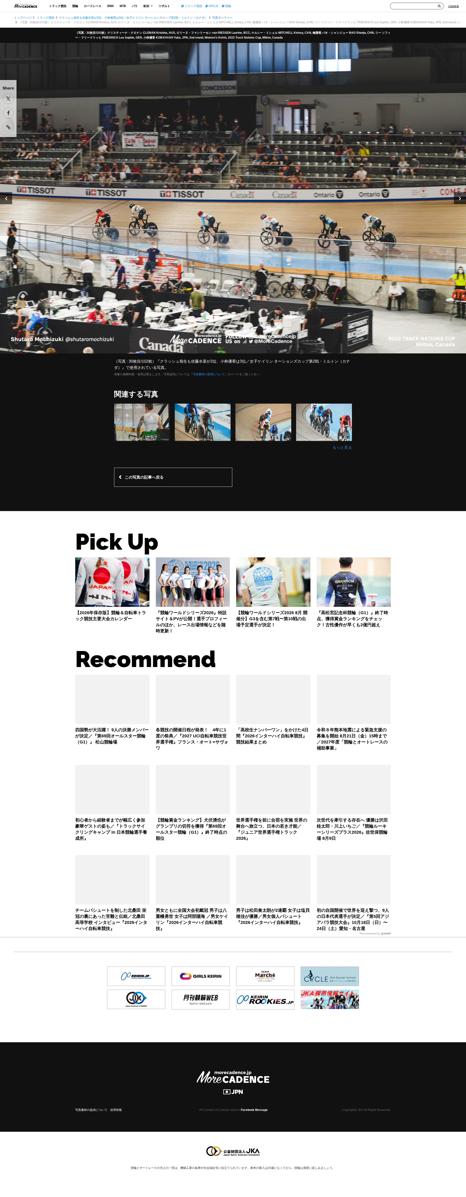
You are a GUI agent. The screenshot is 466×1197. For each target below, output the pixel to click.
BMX (110, 6)
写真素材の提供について (91, 1110)
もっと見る (342, 447)
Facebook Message (254, 1110)
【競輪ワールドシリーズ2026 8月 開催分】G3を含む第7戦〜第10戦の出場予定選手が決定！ (272, 618)
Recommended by (370, 933)
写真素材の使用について (209, 374)
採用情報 (116, 1110)
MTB (123, 6)
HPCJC (213, 6)
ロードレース (92, 6)
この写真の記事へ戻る (144, 477)
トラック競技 (58, 6)
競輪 (75, 6)
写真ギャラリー (222, 17)
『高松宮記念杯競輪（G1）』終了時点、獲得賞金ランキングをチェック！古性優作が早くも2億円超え (352, 618)
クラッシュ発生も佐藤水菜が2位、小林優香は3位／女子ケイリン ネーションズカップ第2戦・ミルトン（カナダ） (133, 17)
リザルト (164, 6)
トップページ (23, 17)
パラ (135, 6)
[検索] (439, 6)
